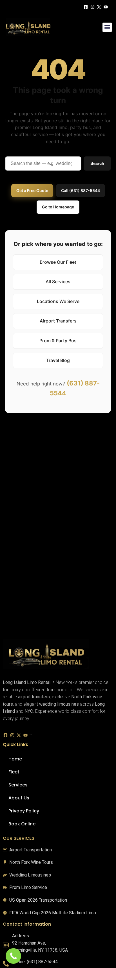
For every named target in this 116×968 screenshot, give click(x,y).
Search (97, 163)
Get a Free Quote (32, 190)
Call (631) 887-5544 (80, 190)
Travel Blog (58, 360)
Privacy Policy (23, 811)
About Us (18, 798)
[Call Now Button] (13, 956)
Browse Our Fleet (58, 262)
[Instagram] (93, 6)
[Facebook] (86, 6)
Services (18, 785)
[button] (107, 27)
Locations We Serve (58, 301)
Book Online (21, 824)
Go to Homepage (58, 206)
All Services (58, 281)
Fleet (13, 772)
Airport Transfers (58, 321)
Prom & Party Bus (58, 340)
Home (15, 759)
